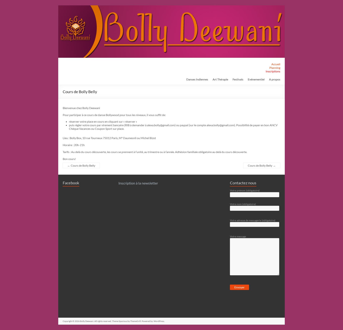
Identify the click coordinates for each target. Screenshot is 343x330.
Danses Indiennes (197, 79)
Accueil (275, 64)
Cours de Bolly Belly (81, 165)
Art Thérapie (220, 79)
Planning (274, 67)
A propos (274, 79)
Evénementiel (256, 79)
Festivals (238, 79)
